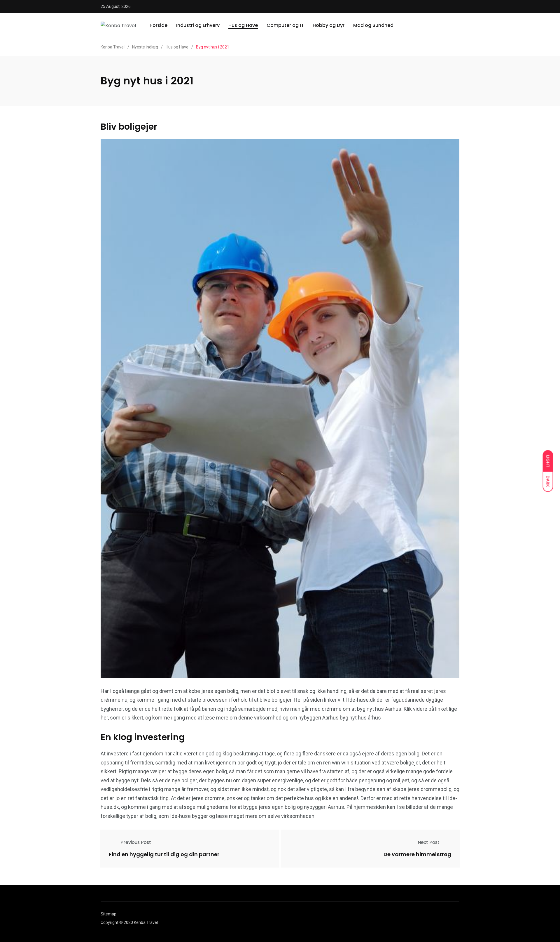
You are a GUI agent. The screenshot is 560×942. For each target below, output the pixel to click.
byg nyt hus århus (360, 718)
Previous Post (135, 842)
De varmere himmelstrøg (417, 854)
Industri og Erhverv (198, 25)
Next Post (429, 842)
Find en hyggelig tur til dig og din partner (164, 854)
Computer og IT (285, 25)
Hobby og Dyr (328, 25)
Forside (158, 25)
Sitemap (108, 914)
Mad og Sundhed (373, 25)
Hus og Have (243, 25)
